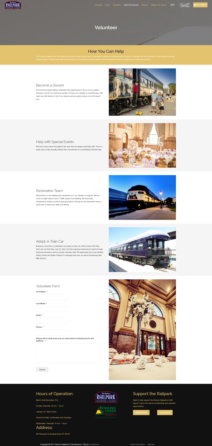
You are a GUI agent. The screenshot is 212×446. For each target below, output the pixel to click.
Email (39, 315)
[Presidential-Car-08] (142, 249)
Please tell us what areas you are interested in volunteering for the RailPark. (65, 339)
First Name (41, 292)
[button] (168, 4)
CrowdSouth (94, 444)
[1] (142, 197)
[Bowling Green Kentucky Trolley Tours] (185, 5)
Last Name (41, 303)
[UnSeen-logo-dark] (172, 5)
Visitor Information (137, 444)
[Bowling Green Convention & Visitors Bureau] (106, 412)
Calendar (150, 444)
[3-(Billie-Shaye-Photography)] (142, 145)
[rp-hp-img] (142, 92)
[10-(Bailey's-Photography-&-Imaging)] (142, 329)
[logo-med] (13, 5)
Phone (40, 327)
